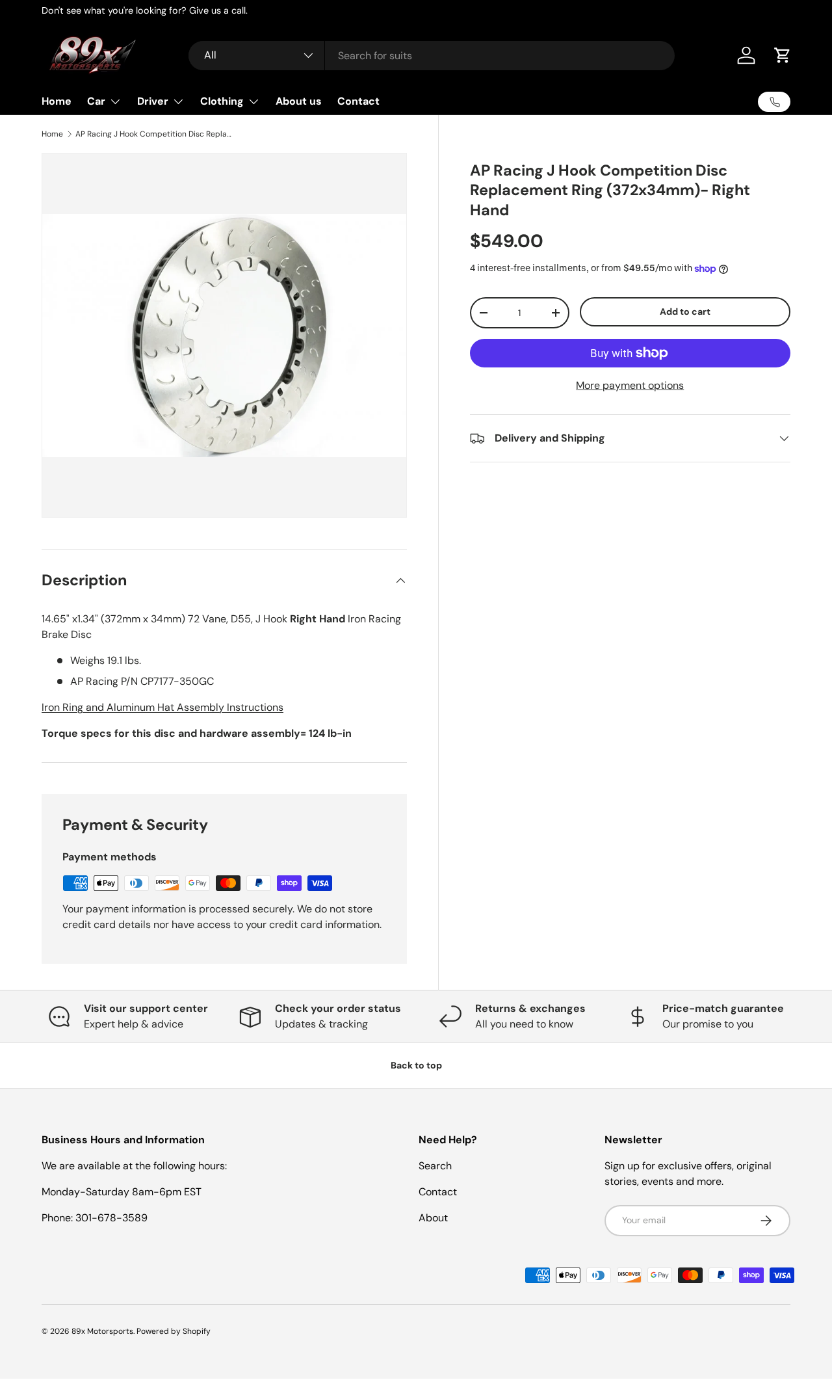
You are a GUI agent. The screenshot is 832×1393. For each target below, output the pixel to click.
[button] (782, 55)
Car (96, 101)
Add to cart (685, 311)
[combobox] (431, 55)
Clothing (222, 101)
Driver (152, 101)
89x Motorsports (102, 1331)
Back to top (416, 1065)
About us (299, 101)
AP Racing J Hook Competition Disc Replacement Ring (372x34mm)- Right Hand (153, 134)
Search (435, 1166)
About (433, 1218)
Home (57, 101)
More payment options (630, 385)
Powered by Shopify (173, 1331)
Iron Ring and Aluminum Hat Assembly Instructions (162, 707)
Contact (358, 101)
